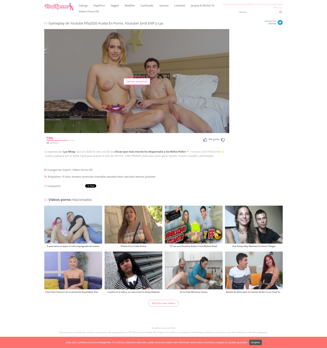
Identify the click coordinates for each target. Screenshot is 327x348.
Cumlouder (147, 5)
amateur (76, 176)
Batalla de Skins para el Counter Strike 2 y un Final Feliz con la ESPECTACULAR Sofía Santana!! (273, 292)
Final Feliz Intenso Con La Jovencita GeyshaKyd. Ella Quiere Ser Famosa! (81, 292)
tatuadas (112, 176)
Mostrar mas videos (163, 303)
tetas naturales (126, 176)
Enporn (67, 169)
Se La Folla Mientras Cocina (193, 292)
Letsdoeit (179, 5)
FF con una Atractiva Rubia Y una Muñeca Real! (193, 246)
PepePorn (99, 5)
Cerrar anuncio (136, 81)
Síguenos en (270, 22)
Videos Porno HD (89, 11)
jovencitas (88, 176)
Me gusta (214, 139)
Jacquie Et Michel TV (202, 5)
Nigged (115, 5)
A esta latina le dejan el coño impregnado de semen (73, 246)
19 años (66, 176)
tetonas (139, 176)
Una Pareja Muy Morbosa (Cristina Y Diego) (253, 246)
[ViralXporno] (59, 2)
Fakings (83, 5)
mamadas (100, 176)
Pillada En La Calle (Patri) (133, 246)
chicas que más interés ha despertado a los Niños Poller (150, 151)
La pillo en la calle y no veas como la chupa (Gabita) (133, 292)
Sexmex (164, 5)
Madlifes (130, 5)
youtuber (150, 176)
